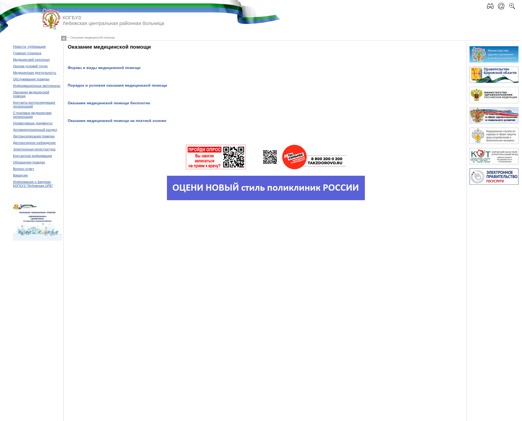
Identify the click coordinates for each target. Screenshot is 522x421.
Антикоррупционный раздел (35, 130)
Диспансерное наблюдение (34, 143)
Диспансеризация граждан (34, 136)
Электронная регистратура (34, 149)
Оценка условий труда (30, 66)
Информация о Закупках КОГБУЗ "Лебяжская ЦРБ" (33, 184)
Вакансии (20, 175)
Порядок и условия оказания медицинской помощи (117, 85)
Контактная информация (32, 156)
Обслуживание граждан (31, 79)
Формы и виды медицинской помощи (104, 68)
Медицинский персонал (31, 60)
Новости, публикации (29, 47)
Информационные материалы (36, 86)
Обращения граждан (29, 162)
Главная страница (27, 53)
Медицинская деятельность (34, 73)
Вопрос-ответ (23, 169)
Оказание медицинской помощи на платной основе (117, 121)
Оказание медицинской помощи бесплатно (109, 103)
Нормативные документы (32, 123)
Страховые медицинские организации (32, 115)
